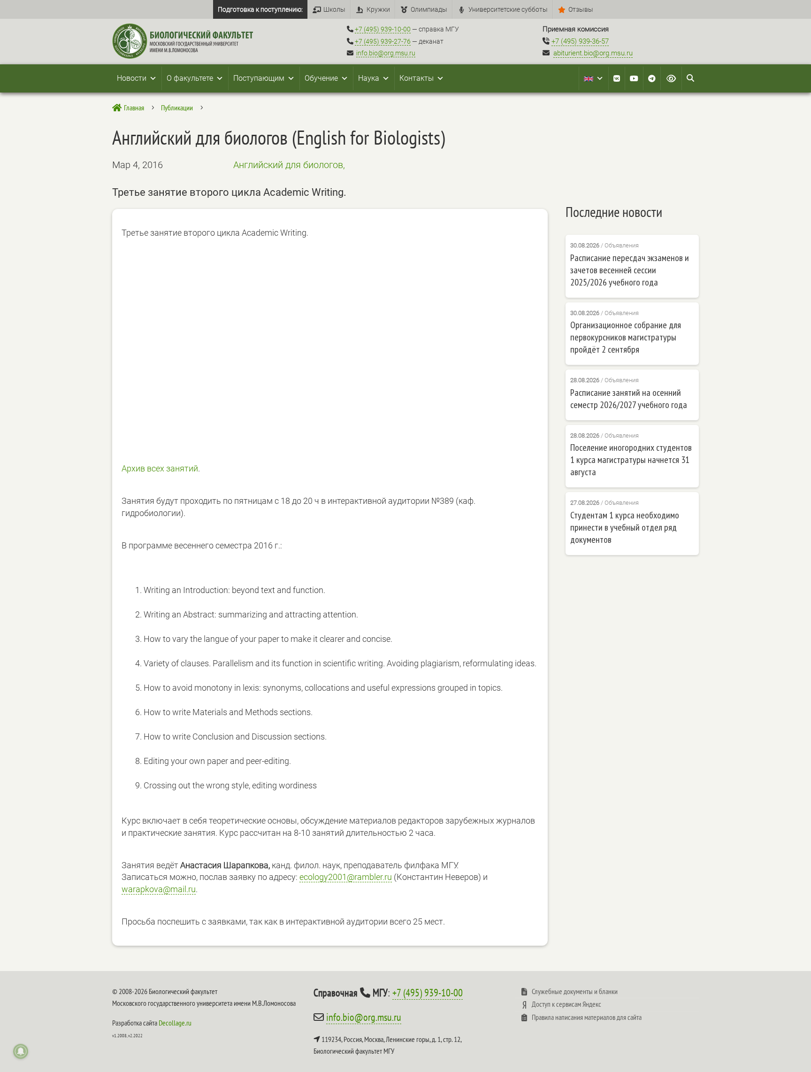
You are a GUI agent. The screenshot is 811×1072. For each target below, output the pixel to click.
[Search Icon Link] (690, 78)
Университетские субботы (508, 9)
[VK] (617, 78)
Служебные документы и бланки (575, 991)
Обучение (321, 78)
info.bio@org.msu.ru (385, 53)
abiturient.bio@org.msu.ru (593, 53)
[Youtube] (634, 78)
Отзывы (580, 9)
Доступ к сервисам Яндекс (566, 1004)
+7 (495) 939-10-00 (383, 29)
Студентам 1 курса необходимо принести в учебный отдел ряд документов (624, 527)
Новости (131, 78)
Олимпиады (429, 9)
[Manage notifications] (20, 1051)
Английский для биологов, (289, 164)
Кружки (378, 9)
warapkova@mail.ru (159, 889)
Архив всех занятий (160, 468)
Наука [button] (368, 78)
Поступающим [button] (258, 78)
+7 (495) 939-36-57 (580, 41)
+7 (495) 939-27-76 (383, 41)
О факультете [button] (190, 78)
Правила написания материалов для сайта (587, 1017)
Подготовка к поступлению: (260, 9)
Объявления (621, 245)
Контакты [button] (416, 78)
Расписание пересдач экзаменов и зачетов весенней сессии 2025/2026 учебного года (629, 270)
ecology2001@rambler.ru (345, 877)
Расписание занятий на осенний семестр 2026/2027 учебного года (628, 398)
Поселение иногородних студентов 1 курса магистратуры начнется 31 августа (631, 459)
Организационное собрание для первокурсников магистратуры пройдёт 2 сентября (625, 337)
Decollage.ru (175, 1022)
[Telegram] (651, 78)
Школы (334, 9)
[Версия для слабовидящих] (671, 78)
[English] (593, 78)
